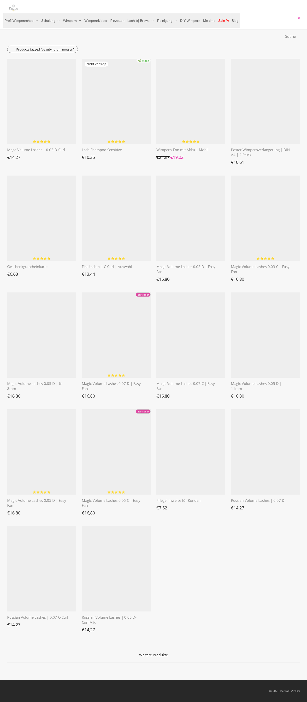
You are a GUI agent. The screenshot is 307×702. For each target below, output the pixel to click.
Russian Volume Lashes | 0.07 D (257, 500)
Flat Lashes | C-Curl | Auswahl (107, 266)
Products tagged (45, 49)
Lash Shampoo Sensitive (102, 149)
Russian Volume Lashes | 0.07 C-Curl (37, 617)
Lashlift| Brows (138, 21)
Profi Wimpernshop (19, 21)
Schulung (48, 21)
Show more (13, 156)
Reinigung (164, 21)
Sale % (223, 21)
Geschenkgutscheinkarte (27, 266)
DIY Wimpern (190, 21)
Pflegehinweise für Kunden (178, 500)
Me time (209, 21)
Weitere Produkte (153, 654)
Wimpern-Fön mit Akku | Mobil (182, 149)
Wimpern (70, 21)
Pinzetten (117, 21)
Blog (235, 21)
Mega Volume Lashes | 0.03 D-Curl (36, 149)
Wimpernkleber (95, 21)
